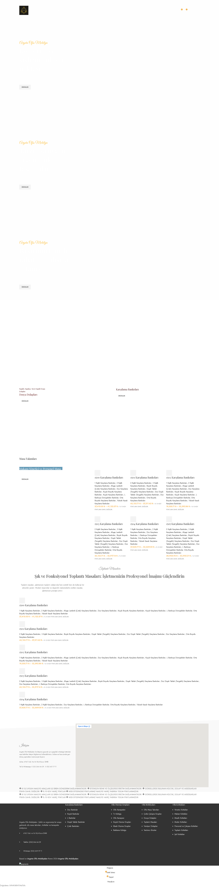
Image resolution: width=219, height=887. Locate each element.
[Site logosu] (24, 10)
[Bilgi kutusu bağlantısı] (27, 2)
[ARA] (174, 10)
